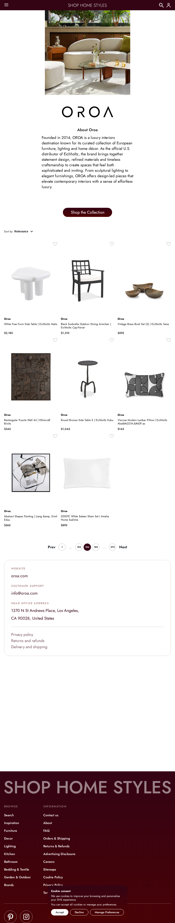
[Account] (168, 5)
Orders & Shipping (56, 838)
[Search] (161, 5)
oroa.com (19, 576)
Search (9, 815)
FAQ (46, 830)
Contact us (50, 815)
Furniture (10, 830)
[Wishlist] (55, 244)
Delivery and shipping (29, 647)
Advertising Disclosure (59, 854)
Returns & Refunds (56, 846)
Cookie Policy (53, 877)
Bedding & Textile (16, 869)
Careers (48, 861)
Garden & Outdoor (17, 877)
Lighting (10, 846)
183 (79, 547)
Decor (8, 838)
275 (113, 547)
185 (96, 547)
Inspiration (11, 823)
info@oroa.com (24, 593)
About (47, 823)
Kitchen (9, 854)
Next (123, 547)
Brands (9, 885)
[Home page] (87, 5)
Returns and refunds (27, 640)
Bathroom (11, 861)
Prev (51, 547)
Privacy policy (22, 634)
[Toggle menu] (6, 5)
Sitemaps (49, 869)
